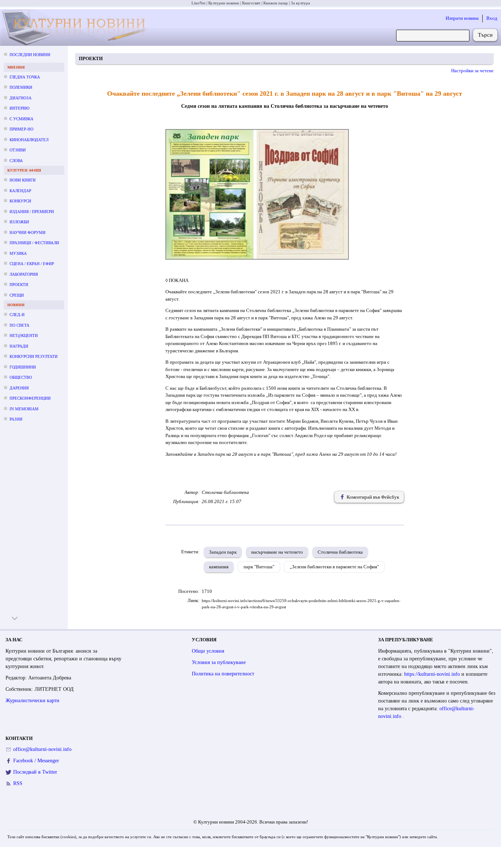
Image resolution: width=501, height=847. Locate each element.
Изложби (19, 222)
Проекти (19, 284)
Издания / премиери (32, 211)
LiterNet (198, 3)
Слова (16, 160)
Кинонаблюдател (29, 140)
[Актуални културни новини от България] (76, 27)
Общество (21, 377)
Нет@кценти (24, 335)
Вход (491, 18)
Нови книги (23, 180)
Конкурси (20, 201)
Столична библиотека (340, 552)
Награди (19, 346)
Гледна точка (25, 77)
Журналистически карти (32, 700)
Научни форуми (27, 232)
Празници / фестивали (34, 243)
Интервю (19, 108)
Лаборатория (24, 274)
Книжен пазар (275, 3)
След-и (17, 314)
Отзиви (18, 150)
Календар (20, 190)
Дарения (19, 388)
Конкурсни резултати (34, 356)
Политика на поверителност (223, 673)
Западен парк (223, 552)
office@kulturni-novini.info (42, 749)
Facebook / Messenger (36, 760)
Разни (16, 419)
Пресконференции (30, 398)
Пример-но (21, 129)
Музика (18, 253)
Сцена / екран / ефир (32, 263)
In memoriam (24, 409)
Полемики (21, 87)
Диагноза (21, 98)
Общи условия (208, 651)
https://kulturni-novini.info (432, 674)
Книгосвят (251, 3)
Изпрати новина (462, 18)
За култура (300, 3)
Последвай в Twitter (35, 772)
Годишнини (23, 367)
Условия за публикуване (219, 662)
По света (19, 325)
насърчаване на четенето (277, 552)
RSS (17, 783)
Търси (485, 35)
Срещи (17, 295)
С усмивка (21, 119)
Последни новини (30, 54)
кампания (218, 566)
